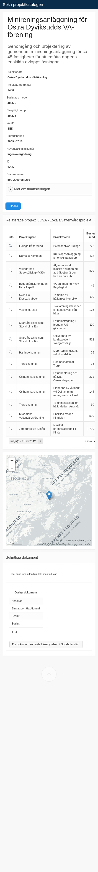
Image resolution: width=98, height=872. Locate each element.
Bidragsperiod (15, 136)
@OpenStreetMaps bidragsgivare (65, 544)
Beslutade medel (17, 97)
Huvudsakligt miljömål (20, 148)
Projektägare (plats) (19, 84)
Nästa (89, 441)
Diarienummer (15, 174)
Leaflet (87, 544)
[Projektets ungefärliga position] (49, 495)
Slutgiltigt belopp (17, 110)
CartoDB (41, 544)
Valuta (10, 123)
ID (8, 161)
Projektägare (15, 72)
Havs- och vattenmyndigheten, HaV (72, 540)
